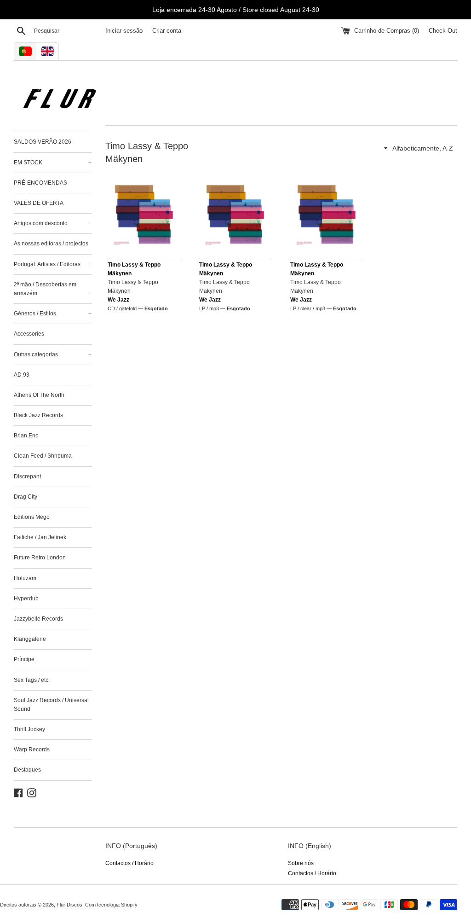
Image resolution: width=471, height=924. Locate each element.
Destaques (27, 770)
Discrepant (27, 476)
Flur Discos (69, 904)
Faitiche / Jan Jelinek (40, 537)
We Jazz (118, 299)
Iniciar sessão (124, 31)
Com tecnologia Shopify (111, 904)
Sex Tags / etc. (32, 680)
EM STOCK (53, 162)
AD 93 (21, 375)
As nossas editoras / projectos (51, 243)
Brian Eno (26, 435)
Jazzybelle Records (38, 619)
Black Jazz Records (38, 415)
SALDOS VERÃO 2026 (42, 142)
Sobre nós (301, 863)
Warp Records (32, 749)
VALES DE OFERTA (38, 203)
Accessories (29, 334)
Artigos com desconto (53, 223)
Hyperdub (26, 598)
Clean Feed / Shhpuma (43, 456)
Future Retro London (40, 557)
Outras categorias (53, 354)
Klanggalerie (30, 639)
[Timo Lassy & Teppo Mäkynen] (144, 214)
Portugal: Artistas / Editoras (53, 264)
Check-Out (443, 31)
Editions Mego (32, 517)
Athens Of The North (39, 395)
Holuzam (25, 578)
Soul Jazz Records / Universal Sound (51, 704)
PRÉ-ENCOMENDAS (40, 183)
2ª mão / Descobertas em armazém (53, 288)
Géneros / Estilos (53, 313)
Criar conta (166, 31)
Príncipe (24, 659)
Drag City (25, 497)
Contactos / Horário (129, 863)
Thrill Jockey (29, 729)
